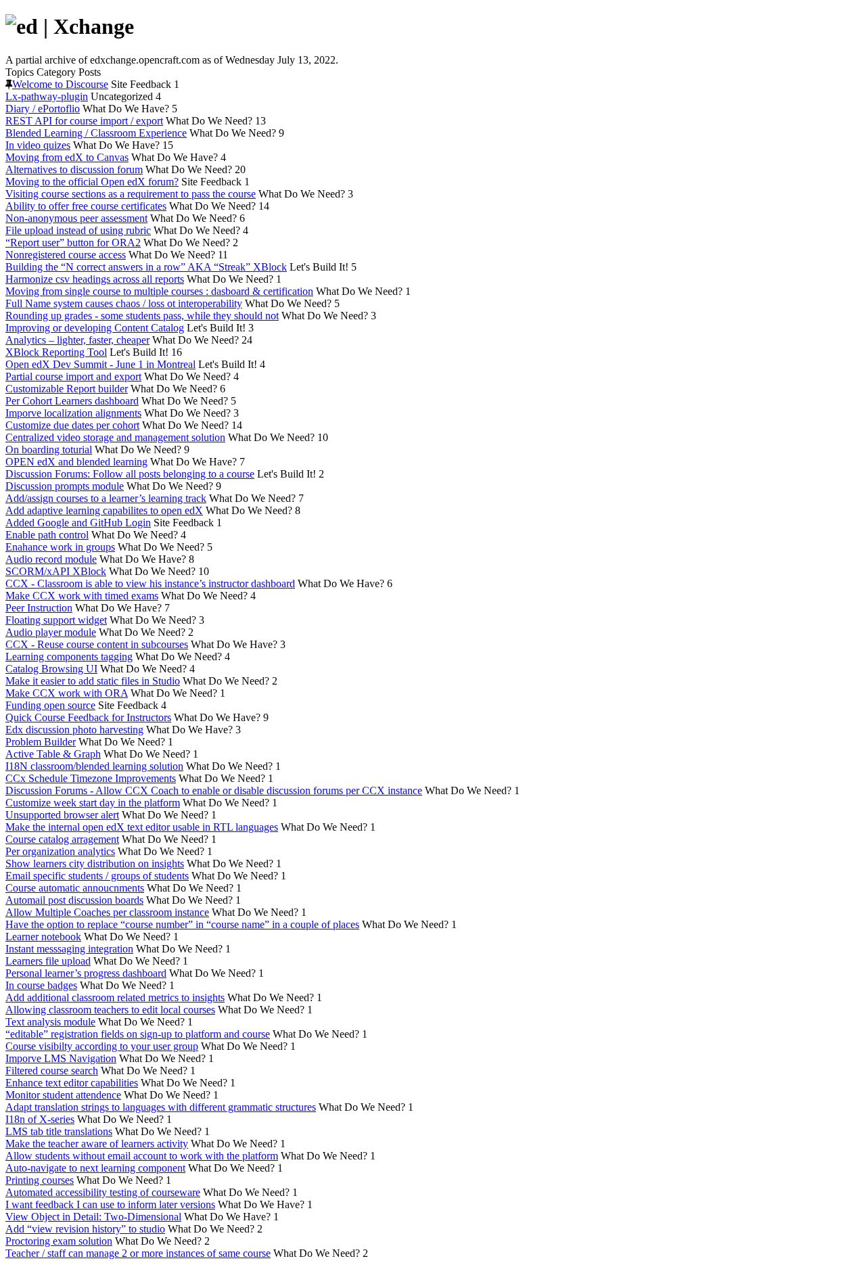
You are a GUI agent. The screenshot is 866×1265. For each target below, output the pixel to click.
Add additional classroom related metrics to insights (115, 997)
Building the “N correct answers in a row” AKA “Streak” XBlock (146, 267)
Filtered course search (51, 1070)
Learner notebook (43, 936)
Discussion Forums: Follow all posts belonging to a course (129, 474)
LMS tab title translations (58, 1131)
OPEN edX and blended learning (76, 461)
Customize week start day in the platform (92, 802)
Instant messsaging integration (69, 948)
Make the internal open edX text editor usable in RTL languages (141, 827)
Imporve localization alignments (73, 413)
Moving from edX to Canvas (67, 157)
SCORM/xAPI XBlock (55, 571)
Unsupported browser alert (62, 815)
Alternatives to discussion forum (74, 169)
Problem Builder (40, 742)
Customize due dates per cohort (72, 425)
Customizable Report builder (66, 388)
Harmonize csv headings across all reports (94, 279)
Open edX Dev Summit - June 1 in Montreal (100, 364)
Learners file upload (48, 961)
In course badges (41, 985)
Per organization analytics (60, 851)
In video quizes (37, 145)
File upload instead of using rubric (78, 230)
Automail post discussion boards (74, 900)
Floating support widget (56, 620)
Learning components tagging (69, 656)
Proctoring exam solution (58, 1241)
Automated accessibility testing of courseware (102, 1192)
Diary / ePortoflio (42, 108)
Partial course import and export (73, 376)
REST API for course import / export (84, 121)
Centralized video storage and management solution (115, 437)
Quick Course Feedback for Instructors (88, 717)
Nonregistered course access (65, 254)
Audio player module (50, 632)
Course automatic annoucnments (74, 888)
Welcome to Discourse (60, 84)
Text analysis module (50, 1022)
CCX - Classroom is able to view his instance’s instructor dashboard (150, 583)
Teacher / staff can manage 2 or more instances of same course (138, 1253)
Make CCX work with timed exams (81, 595)
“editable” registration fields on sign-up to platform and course (137, 1034)
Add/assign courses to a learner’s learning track (105, 498)
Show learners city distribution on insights (94, 863)
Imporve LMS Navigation (60, 1058)
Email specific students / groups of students (97, 875)
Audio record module (51, 559)
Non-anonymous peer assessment (76, 218)
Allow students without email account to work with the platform (141, 1156)
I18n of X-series (39, 1119)
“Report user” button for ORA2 (73, 242)
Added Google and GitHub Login (78, 522)
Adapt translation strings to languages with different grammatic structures (160, 1107)
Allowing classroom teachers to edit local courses (110, 1009)
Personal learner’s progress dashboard (85, 973)
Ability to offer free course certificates (85, 206)
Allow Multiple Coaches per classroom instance (107, 912)
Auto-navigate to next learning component (95, 1168)
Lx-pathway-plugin (46, 96)
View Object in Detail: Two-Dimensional (93, 1216)
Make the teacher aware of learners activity (96, 1143)
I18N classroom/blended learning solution (94, 766)
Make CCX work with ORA (66, 693)
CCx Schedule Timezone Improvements (90, 778)
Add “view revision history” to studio (85, 1229)
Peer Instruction (38, 608)
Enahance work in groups (60, 547)
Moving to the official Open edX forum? (92, 181)
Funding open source (50, 705)
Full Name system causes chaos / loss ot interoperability (123, 303)
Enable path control (47, 534)
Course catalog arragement (62, 839)
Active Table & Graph (53, 754)
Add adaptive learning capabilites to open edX (104, 510)
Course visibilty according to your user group (101, 1046)
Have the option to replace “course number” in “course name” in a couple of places (182, 924)
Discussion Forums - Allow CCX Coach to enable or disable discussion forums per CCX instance (213, 790)
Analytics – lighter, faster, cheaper (77, 340)
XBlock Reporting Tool (56, 352)
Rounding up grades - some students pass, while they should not (142, 315)
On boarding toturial (48, 449)
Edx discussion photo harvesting (74, 729)
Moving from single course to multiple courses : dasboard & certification (159, 291)
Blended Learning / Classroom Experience (96, 133)
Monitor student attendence (63, 1095)
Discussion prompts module (64, 486)
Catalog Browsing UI (51, 668)
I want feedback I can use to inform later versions (110, 1204)
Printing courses (39, 1180)
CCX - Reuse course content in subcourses (96, 644)
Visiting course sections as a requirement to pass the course (130, 194)
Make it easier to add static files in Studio (92, 681)
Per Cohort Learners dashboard (72, 401)
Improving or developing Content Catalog (94, 328)
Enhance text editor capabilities (71, 1082)
